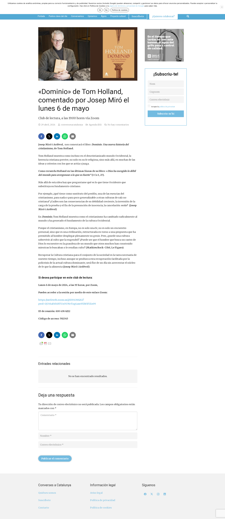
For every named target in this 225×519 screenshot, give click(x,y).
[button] (187, 16)
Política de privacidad (102, 500)
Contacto (43, 507)
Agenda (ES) (95, 124)
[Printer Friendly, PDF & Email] (45, 343)
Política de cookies (101, 507)
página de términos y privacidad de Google (126, 6)
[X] (151, 494)
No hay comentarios (118, 124)
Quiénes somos (47, 492)
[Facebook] (145, 494)
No (106, 10)
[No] (221, 7)
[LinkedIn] (164, 494)
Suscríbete (44, 500)
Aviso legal (96, 492)
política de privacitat (167, 107)
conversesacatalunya (72, 124)
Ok (100, 10)
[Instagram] (158, 494)
